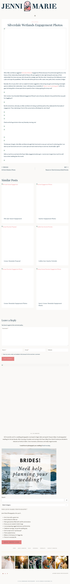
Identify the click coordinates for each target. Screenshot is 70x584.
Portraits (42, 548)
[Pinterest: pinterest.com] (7, 573)
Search (3, 497)
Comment (5, 328)
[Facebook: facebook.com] (3, 573)
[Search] (66, 500)
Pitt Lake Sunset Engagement (13, 218)
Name (4, 350)
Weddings (35, 548)
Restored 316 (48, 581)
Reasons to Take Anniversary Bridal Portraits (57, 169)
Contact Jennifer (52, 548)
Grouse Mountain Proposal (12, 261)
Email (27, 350)
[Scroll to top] (66, 581)
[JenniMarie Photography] (29, 6)
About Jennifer (22, 548)
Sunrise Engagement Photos (47, 218)
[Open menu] (35, 15)
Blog (29, 548)
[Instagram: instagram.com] (5, 573)
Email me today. (46, 445)
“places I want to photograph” (50, 86)
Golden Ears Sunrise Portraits (48, 261)
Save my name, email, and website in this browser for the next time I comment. (21, 354)
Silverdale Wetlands (27, 73)
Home (14, 548)
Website (50, 350)
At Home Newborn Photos (8, 169)
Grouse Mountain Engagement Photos (15, 303)
